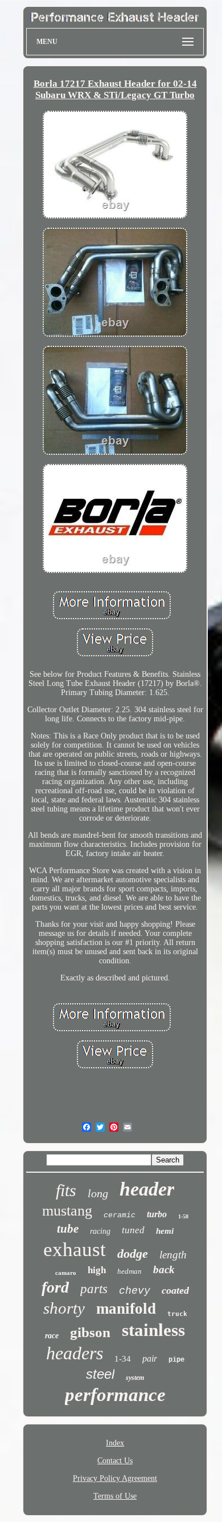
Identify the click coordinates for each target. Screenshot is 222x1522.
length (173, 1255)
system (135, 1378)
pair (149, 1358)
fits (66, 1190)
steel (100, 1374)
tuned (133, 1230)
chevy (134, 1291)
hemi (165, 1231)
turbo (157, 1214)
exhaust (74, 1249)
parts (94, 1289)
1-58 (183, 1216)
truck (177, 1314)
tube (68, 1229)
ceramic (119, 1215)
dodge (132, 1253)
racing (100, 1231)
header (147, 1189)
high (97, 1270)
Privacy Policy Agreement (115, 1478)
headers (74, 1353)
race (52, 1335)
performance (115, 1394)
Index (115, 1443)
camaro (65, 1272)
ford (55, 1287)
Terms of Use (115, 1496)
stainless (153, 1330)
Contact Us (115, 1460)
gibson (90, 1332)
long (98, 1193)
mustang (67, 1210)
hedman (129, 1271)
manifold (126, 1308)
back (164, 1269)
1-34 (122, 1358)
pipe (176, 1360)
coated (175, 1290)
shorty (64, 1308)
